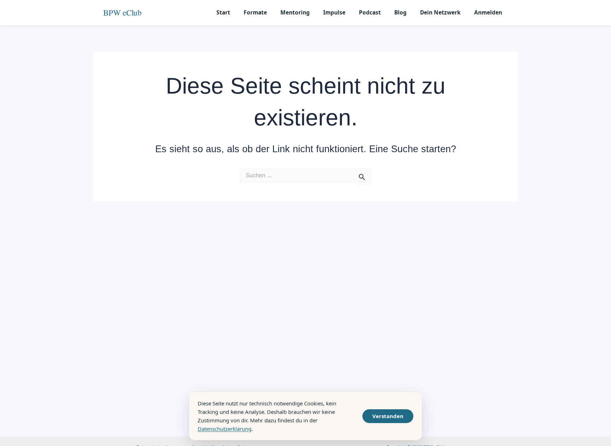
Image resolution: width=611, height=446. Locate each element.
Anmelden (488, 12)
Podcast (370, 12)
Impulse (334, 12)
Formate (255, 12)
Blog (400, 12)
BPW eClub (122, 12)
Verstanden (387, 416)
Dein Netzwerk (440, 12)
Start (223, 12)
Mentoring (295, 12)
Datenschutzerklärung (224, 428)
